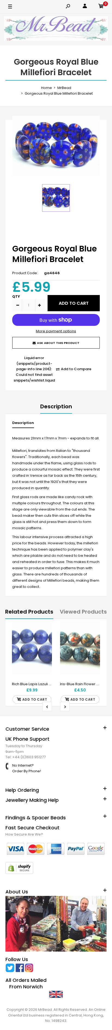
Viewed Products (83, 611)
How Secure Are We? (24, 834)
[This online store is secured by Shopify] (19, 872)
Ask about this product (58, 343)
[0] (101, 7)
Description (56, 406)
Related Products (29, 611)
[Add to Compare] (44, 640)
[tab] (23, 424)
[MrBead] (56, 29)
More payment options (56, 331)
